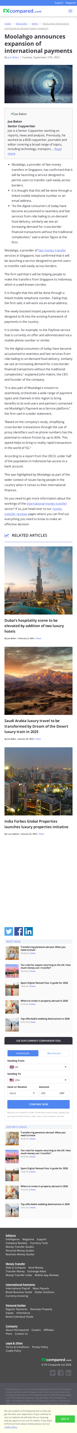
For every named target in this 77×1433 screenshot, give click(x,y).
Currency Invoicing (17, 1296)
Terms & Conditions (17, 1347)
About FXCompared (17, 1330)
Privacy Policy (40, 1347)
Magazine (71, 2)
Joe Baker (13, 57)
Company (12, 1326)
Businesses (54, 1053)
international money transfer (47, 503)
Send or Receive (17, 1087)
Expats (10, 1313)
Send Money (35, 1267)
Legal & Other (14, 1343)
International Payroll (18, 1288)
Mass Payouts (41, 1288)
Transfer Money (15, 1271)
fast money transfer (52, 250)
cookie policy (10, 1427)
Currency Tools (39, 1243)
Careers (36, 1330)
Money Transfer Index (19, 1275)
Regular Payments (16, 1309)
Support (59, 2)
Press (9, 1333)
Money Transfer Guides (20, 1246)
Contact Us (21, 1333)
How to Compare (16, 1267)
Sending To (14, 1073)
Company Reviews (16, 1243)
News (38, 638)
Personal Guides (16, 1305)
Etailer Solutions (44, 1292)
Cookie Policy (13, 1350)
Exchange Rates (36, 1271)
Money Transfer (15, 1263)
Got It (65, 1419)
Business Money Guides (20, 1254)
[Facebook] (60, 1373)
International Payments (20, 1284)
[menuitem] (13, 1239)
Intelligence (13, 1239)
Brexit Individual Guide (19, 1316)
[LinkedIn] (68, 1373)
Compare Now (38, 1104)
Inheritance (23, 1313)
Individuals (23, 1053)
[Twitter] (53, 1373)
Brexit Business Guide (19, 1292)
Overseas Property (41, 1309)
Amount (44, 1087)
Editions (11, 1235)
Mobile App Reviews (47, 1275)
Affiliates (49, 1330)
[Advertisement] (38, 885)
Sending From (16, 1060)
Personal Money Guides (20, 1250)
